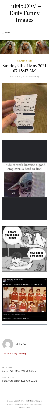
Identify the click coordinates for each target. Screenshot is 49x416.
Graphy (36, 405)
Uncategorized (24, 61)
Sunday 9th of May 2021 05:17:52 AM (19, 371)
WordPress (21, 405)
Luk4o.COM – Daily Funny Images (24, 13)
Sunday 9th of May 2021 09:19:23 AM (19, 381)
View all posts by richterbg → (15, 353)
